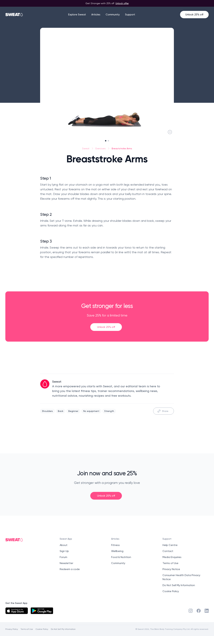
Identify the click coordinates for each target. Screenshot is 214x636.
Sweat (85, 148)
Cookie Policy (171, 591)
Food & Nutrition (121, 557)
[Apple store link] (16, 610)
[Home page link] (14, 14)
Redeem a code (70, 569)
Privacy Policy (11, 629)
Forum (63, 557)
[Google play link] (42, 610)
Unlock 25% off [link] (106, 327)
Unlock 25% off (194, 14)
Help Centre (170, 545)
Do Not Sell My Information (179, 585)
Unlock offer (122, 3)
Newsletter (66, 563)
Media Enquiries (172, 557)
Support (130, 14)
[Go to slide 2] (108, 140)
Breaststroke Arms (122, 148)
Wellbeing (117, 551)
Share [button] (165, 411)
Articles (95, 14)
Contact (168, 551)
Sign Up (64, 551)
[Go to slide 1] (105, 140)
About (63, 545)
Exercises (100, 148)
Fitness (115, 545)
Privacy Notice (171, 569)
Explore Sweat (77, 14)
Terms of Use (170, 563)
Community (113, 14)
